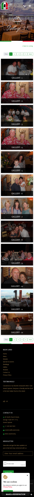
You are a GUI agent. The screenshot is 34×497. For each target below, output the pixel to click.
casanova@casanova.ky (12, 430)
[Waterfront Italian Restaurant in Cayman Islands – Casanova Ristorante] (10, 8)
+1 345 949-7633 (10, 426)
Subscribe (8, 472)
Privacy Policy (7, 375)
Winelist (5, 359)
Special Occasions (8, 362)
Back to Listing (28, 46)
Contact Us (6, 372)
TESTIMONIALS (8, 382)
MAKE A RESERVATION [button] (15, 494)
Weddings (6, 364)
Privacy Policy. (7, 487)
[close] (27, 475)
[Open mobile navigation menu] (29, 5)
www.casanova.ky (10, 434)
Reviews (5, 370)
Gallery (5, 367)
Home (5, 354)
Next (30, 54)
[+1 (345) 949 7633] (24, 6)
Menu (5, 356)
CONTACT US (8, 413)
